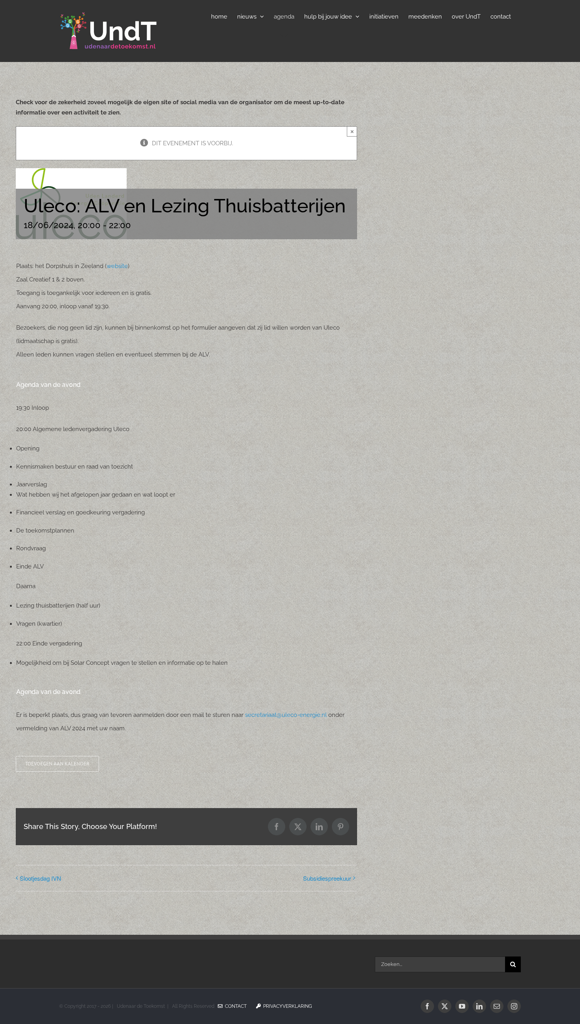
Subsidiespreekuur (327, 878)
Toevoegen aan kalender (57, 764)
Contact (235, 1006)
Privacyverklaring (286, 1006)
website (117, 266)
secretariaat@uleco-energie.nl (286, 714)
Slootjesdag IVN (40, 878)
